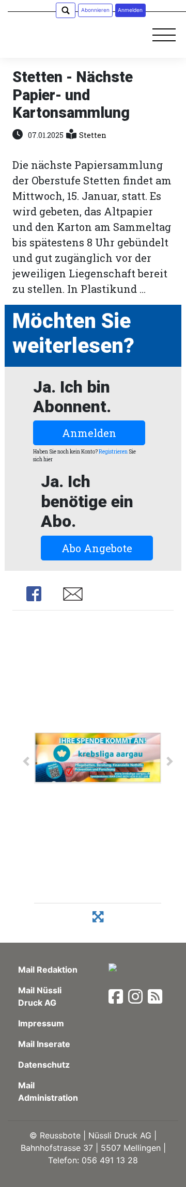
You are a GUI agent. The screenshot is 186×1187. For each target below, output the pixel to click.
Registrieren (113, 451)
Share (34, 594)
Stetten (92, 135)
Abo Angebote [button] (96, 548)
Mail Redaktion (48, 969)
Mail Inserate (44, 1044)
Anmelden (89, 433)
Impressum (41, 1023)
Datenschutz (44, 1064)
